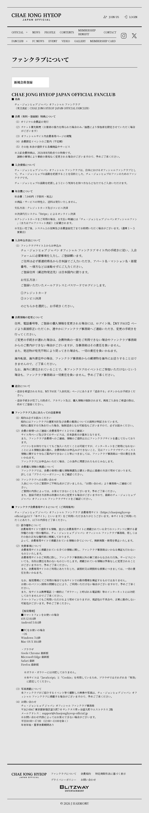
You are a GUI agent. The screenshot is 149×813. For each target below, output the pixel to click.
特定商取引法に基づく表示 (110, 773)
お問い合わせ (88, 779)
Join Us (114, 17)
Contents (67, 32)
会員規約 (86, 773)
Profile (50, 32)
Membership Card (103, 41)
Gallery (80, 41)
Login (133, 17)
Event (53, 41)
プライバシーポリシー (63, 779)
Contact (110, 32)
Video (66, 41)
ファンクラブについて (63, 773)
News (36, 32)
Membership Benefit (87, 32)
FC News (38, 41)
